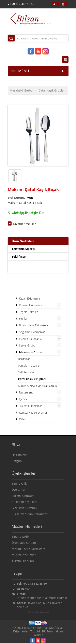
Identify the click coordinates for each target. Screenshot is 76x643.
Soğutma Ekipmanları (31, 332)
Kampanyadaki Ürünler (32, 412)
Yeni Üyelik (19, 483)
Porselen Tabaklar (29, 365)
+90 (27, 589)
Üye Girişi (18, 490)
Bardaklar (24, 359)
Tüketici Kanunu (23, 561)
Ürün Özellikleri (23, 241)
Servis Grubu (26, 345)
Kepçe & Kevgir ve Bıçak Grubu (37, 386)
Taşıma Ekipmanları (30, 406)
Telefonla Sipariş (23, 249)
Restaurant (25, 392)
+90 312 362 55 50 (34, 583)
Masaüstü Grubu (21, 90)
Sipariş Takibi (21, 536)
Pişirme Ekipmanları (31, 305)
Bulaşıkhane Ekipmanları (33, 325)
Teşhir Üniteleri (28, 312)
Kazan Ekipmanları (30, 298)
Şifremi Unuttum (23, 496)
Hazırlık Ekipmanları (30, 339)
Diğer (22, 419)
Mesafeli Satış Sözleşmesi (29, 549)
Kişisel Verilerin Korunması (30, 514)
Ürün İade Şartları (24, 543)
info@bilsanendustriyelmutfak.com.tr (42, 598)
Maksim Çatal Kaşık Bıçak (38, 612)
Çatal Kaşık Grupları (52, 90)
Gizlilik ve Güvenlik (24, 508)
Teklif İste (19, 256)
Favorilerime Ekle (24, 224)
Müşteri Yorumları (24, 555)
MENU (22, 70)
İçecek (22, 399)
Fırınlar (22, 318)
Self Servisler (26, 372)
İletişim (17, 461)
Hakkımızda (19, 455)
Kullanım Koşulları (24, 502)
